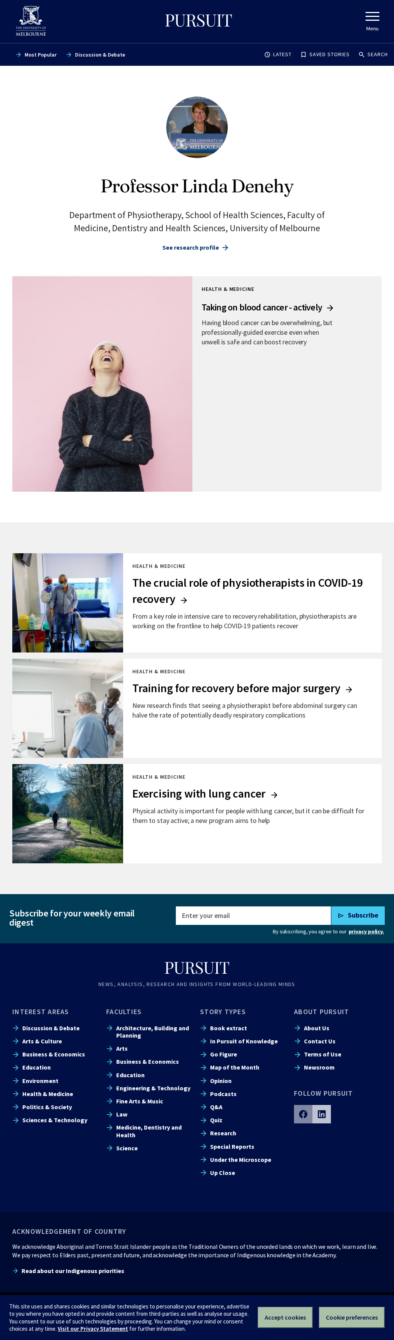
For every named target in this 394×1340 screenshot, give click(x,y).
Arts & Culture (42, 1041)
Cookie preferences (352, 1317)
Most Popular (41, 54)
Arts (122, 1048)
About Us (316, 1028)
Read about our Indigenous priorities (73, 1271)
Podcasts (223, 1094)
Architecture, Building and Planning (152, 1031)
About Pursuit (321, 1011)
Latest (282, 54)
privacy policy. (366, 931)
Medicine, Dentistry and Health (149, 1130)
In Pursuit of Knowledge (244, 1041)
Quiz (216, 1120)
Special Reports (232, 1146)
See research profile (190, 247)
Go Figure (223, 1054)
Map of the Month (234, 1067)
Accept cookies (285, 1317)
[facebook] (303, 1114)
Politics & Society (47, 1107)
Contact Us (320, 1041)
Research (223, 1133)
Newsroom (319, 1067)
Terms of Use (322, 1054)
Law (121, 1114)
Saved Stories (329, 54)
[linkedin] (321, 1114)
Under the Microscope (240, 1159)
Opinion (221, 1081)
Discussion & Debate (100, 54)
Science (127, 1148)
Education (36, 1067)
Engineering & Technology (153, 1088)
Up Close (222, 1172)
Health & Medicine (47, 1094)
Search (377, 54)
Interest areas (40, 1011)
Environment (40, 1081)
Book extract (228, 1028)
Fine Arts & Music (139, 1101)
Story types (223, 1011)
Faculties (124, 1011)
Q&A (216, 1107)
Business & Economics (53, 1054)
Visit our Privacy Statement (93, 1328)
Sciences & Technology (54, 1120)
